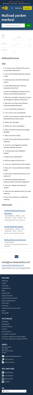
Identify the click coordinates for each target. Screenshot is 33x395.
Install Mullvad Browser (13, 226)
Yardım (4, 283)
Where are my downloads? (13, 157)
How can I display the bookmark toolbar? (15, 186)
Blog (3, 291)
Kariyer (4, 313)
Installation (8, 217)
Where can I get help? (12, 122)
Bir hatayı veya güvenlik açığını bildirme (14, 339)
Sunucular (5, 286)
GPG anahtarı (9, 359)
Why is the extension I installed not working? (16, 198)
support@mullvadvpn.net (13, 265)
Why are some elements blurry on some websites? (17, 192)
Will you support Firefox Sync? (15, 160)
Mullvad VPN (6, 293)
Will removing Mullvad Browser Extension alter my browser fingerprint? (17, 181)
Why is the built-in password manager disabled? (17, 131)
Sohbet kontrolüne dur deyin (11, 308)
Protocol (4, 50)
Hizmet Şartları (6, 331)
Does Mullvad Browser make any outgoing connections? (15, 87)
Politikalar (5, 321)
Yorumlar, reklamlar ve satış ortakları (14, 336)
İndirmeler (5, 306)
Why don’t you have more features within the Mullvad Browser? (16, 104)
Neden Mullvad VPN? (8, 301)
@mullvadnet (9, 372)
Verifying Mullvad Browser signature (14, 212)
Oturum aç (18, 8)
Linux (23, 215)
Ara (28, 25)
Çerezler (4, 329)
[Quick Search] (12, 8)
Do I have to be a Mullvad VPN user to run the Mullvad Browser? (17, 69)
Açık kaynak (5, 324)
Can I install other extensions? (15, 109)
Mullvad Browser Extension (15, 240)
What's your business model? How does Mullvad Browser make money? (17, 117)
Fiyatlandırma (6, 288)
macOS (14, 217)
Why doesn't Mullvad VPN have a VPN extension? (17, 175)
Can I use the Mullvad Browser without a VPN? (17, 75)
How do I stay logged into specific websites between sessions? (15, 146)
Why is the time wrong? (12, 135)
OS (17, 43)
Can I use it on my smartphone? (15, 113)
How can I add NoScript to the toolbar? (18, 164)
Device (19, 37)
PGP (24, 217)
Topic (3, 37)
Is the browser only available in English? (14, 152)
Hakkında (5, 281)
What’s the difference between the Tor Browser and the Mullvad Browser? (17, 92)
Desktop (20, 217)
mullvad (7, 382)
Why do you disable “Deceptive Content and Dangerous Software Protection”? (17, 98)
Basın (3, 311)
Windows (18, 215)
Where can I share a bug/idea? (15, 126)
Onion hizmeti (9, 362)
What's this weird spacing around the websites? (16, 140)
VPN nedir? (5, 303)
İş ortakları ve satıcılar (9, 334)
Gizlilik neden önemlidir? (10, 298)
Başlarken (27, 8)
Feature (4, 43)
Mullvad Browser (9, 215)
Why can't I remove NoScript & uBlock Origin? (17, 169)
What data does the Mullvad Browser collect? (16, 81)
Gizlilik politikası (7, 326)
